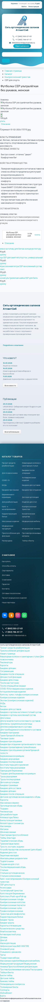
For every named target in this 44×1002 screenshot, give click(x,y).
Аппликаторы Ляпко (9, 817)
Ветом (3, 706)
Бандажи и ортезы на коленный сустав (18, 715)
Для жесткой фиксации (11, 677)
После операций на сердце (13, 685)
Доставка (6, 575)
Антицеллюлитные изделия (13, 691)
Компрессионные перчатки (13, 905)
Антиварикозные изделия (21, 688)
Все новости (10, 385)
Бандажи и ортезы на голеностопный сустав (20, 712)
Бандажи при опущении (31, 490)
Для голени (5, 718)
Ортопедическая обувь (11, 805)
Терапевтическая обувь (11, 840)
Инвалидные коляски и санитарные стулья (19, 656)
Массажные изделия (10, 521)
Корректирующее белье (11, 916)
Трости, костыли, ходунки (12, 846)
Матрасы (4, 829)
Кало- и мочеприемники (11, 878)
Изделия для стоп (29, 502)
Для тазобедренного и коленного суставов (20, 729)
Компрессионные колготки (12, 902)
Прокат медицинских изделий (14, 598)
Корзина (14, 3)
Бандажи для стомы (9, 680)
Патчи (3, 954)
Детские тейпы (7, 978)
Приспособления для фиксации (15, 650)
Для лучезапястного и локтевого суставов (20, 721)
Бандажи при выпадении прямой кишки (18, 747)
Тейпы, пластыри (8, 838)
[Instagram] (17, 615)
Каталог (8, 74)
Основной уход (7, 949)
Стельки (4, 870)
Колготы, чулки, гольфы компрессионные (19, 694)
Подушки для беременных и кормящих (18, 773)
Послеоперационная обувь (13, 867)
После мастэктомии (9, 682)
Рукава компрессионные (11, 911)
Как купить (6, 561)
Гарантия (6, 584)
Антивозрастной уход (10, 934)
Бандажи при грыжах (10, 490)
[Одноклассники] (11, 615)
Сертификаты (7, 570)
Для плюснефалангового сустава (16, 726)
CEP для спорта (7, 884)
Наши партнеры (8, 602)
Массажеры (5, 826)
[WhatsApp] (24, 615)
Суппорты (4, 990)
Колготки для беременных (12, 893)
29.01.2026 (7, 404)
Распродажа (7, 541)
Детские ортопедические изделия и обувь (20, 797)
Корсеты (4, 665)
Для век (3, 937)
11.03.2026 (7, 376)
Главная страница (13, 70)
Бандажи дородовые (9, 759)
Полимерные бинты (9, 987)
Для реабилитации (10, 502)
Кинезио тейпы (7, 981)
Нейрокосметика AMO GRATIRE (14, 946)
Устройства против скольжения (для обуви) (21, 849)
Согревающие (7, 671)
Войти (24, 6)
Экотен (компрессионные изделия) (17, 700)
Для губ (3, 940)
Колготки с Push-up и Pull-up (13, 896)
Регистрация (33, 6)
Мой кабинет (6, 993)
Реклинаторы (6, 662)
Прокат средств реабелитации (15, 647)
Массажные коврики (9, 802)
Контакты (6, 589)
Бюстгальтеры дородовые (12, 767)
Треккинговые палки (9, 843)
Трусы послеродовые (10, 779)
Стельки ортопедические (12, 873)
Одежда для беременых (11, 770)
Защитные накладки (9, 855)
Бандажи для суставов (31, 485)
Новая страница (7, 653)
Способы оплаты (9, 566)
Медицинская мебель (31, 521)
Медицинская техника (31, 528)
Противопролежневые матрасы (15, 969)
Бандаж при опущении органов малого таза (20, 744)
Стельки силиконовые (10, 876)
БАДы (4, 485)
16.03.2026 (7, 363)
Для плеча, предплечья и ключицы (16, 723)
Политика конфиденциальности (13, 998)
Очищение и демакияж (10, 952)
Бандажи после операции (12, 674)
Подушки (4, 808)
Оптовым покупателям (11, 593)
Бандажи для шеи (8, 668)
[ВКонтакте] (4, 615)
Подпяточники (7, 861)
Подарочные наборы (9, 957)
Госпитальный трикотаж (11, 890)
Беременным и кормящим (12, 756)
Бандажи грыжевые (9, 785)
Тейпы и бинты (28, 541)
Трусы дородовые (8, 776)
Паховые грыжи (7, 738)
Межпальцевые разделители (13, 858)
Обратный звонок (22, 46)
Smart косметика (8, 931)
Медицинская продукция (11, 963)
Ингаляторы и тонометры (12, 823)
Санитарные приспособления (14, 835)
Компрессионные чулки (11, 908)
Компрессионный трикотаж (17, 77)
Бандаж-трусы (7, 919)
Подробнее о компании (13, 345)
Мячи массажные (8, 832)
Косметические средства (12, 928)
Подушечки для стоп (9, 864)
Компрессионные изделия (12, 697)
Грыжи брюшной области (11, 735)
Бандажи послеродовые (11, 761)
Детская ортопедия (30, 497)
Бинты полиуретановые (11, 820)
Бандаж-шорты (7, 922)
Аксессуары (5, 887)
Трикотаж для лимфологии (12, 914)
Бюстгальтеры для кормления (14, 764)
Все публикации (12, 432)
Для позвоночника (9, 473)
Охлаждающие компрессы (12, 984)
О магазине (6, 580)
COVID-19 (6, 480)
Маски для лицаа (8, 943)
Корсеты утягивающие (10, 925)
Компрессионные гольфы (12, 899)
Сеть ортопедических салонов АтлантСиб (22, 28)
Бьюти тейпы (6, 975)
